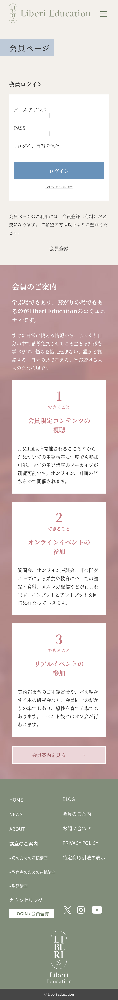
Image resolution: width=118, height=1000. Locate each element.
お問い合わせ (77, 828)
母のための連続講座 (30, 858)
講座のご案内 (23, 843)
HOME (16, 799)
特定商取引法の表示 (84, 857)
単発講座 (20, 886)
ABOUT (17, 828)
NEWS (15, 814)
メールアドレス (30, 109)
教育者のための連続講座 (34, 872)
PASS (19, 127)
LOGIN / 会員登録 (31, 913)
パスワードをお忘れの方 (59, 187)
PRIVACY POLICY (80, 842)
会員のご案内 (77, 813)
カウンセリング (26, 900)
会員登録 (59, 248)
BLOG (69, 798)
